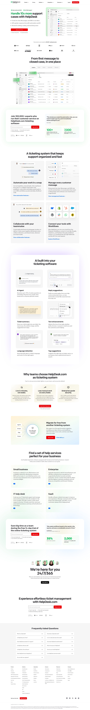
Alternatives (47, 668)
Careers (69, 678)
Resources (59, 2)
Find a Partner (70, 674)
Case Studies (58, 670)
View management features (56, 196)
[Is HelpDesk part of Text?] (42, 637)
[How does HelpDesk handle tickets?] (72, 641)
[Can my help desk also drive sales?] (72, 637)
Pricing (33, 2)
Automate (50, 67)
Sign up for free (19, 29)
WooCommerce (36, 672)
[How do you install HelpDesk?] (72, 649)
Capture (33, 67)
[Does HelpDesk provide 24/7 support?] (42, 641)
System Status (13, 683)
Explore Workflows (53, 239)
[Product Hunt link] (78, 698)
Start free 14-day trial (45, 406)
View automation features (20, 195)
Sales (23, 687)
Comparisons (47, 670)
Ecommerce (24, 685)
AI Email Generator (59, 676)
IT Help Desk (24, 672)
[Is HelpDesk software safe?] (42, 645)
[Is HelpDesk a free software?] (42, 649)
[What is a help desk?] (42, 633)
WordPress (35, 670)
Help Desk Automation (14, 676)
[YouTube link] (75, 698)
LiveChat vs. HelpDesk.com (49, 680)
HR (22, 689)
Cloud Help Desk (25, 678)
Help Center (58, 668)
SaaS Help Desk (25, 676)
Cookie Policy (68, 707)
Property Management (26, 693)
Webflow (35, 674)
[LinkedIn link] (67, 698)
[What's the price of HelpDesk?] (72, 645)
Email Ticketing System (26, 680)
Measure (56, 67)
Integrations (50, 2)
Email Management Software (16, 678)
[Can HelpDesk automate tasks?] (72, 653)
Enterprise (24, 670)
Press (69, 676)
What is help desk (59, 674)
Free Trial (12, 680)
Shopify (35, 668)
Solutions (40, 2)
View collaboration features (21, 237)
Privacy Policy (60, 708)
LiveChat (35, 682)
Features (12, 670)
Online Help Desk (25, 683)
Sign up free (75, 2)
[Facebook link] (69, 698)
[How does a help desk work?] (72, 633)
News (12, 682)
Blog (57, 672)
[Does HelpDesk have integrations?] (42, 653)
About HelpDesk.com (71, 668)
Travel (23, 691)
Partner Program (70, 672)
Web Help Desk (24, 674)
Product (25, 2)
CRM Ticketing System (14, 674)
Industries (46, 672)
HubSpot (35, 678)
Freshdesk (46, 678)
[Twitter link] (72, 698)
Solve (39, 67)
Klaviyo (35, 680)
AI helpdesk (13, 672)
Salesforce (35, 676)
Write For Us (58, 682)
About (69, 670)
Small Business (24, 668)
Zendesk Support (48, 676)
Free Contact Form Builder (60, 678)
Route (44, 67)
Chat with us (60, 437)
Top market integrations (49, 674)
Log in (69, 2)
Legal (69, 680)
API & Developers (59, 680)
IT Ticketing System (25, 682)
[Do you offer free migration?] (42, 657)
